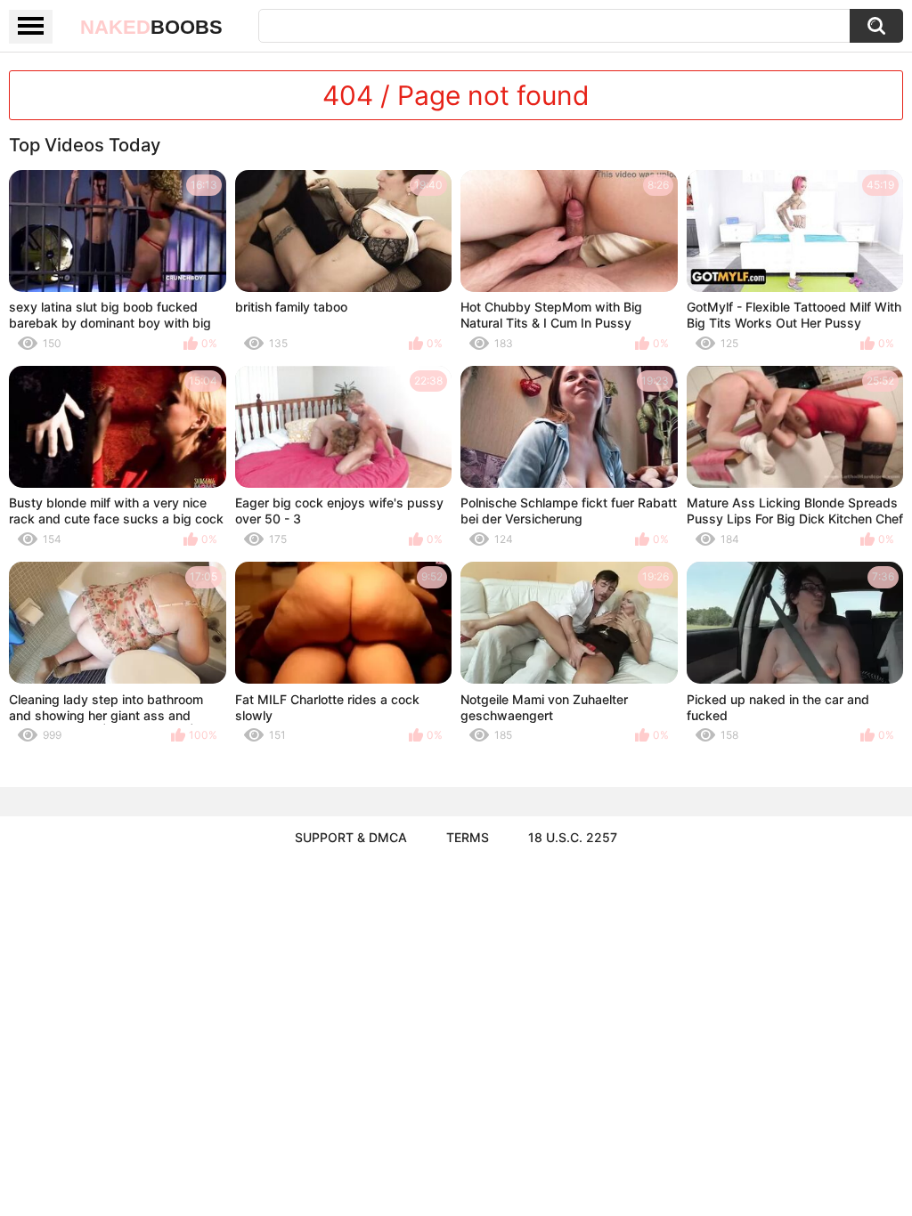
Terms (467, 837)
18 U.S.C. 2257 (572, 837)
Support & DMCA (351, 837)
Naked (151, 27)
